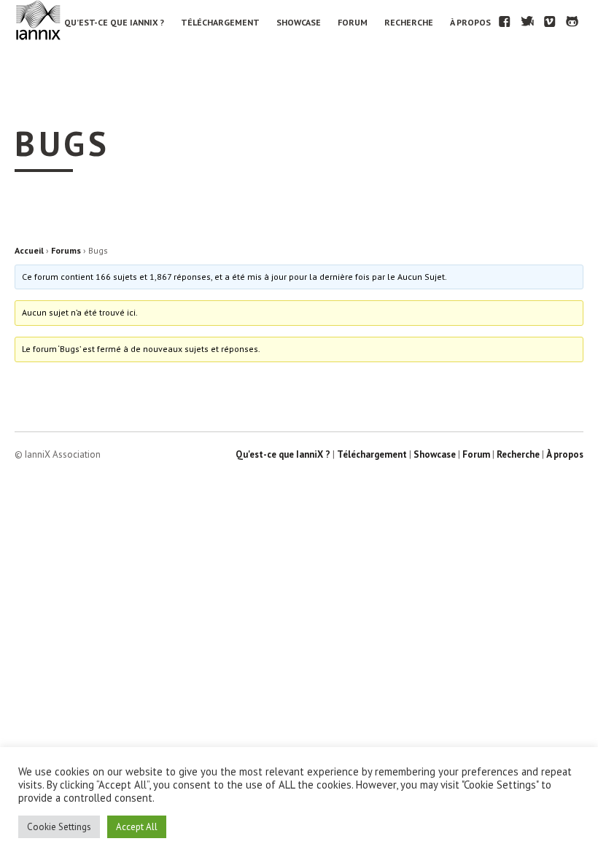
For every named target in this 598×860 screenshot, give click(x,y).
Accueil (29, 250)
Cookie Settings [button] (59, 827)
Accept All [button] (137, 827)
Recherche (408, 22)
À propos (470, 22)
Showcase (298, 22)
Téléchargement (220, 22)
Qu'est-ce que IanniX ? (283, 454)
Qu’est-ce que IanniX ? (114, 22)
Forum (353, 22)
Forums (66, 250)
